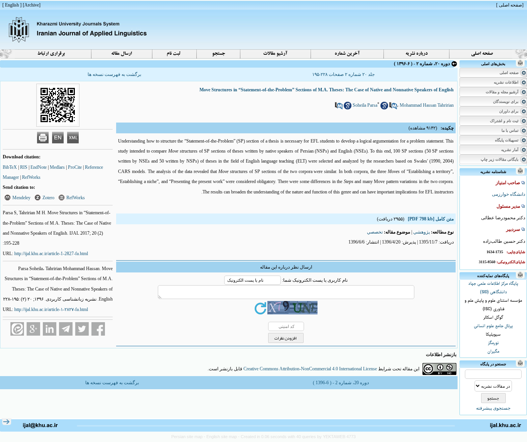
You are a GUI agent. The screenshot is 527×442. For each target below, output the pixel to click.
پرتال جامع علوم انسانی (493, 326)
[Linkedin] (49, 329)
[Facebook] (98, 329)
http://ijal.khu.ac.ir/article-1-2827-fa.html (51, 253)
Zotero (48, 197)
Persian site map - (188, 436)
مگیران (493, 351)
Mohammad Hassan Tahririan (427, 105)
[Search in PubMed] (393, 108)
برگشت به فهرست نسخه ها (114, 74)
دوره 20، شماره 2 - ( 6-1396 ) (341, 382)
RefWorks (31, 177)
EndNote (38, 167)
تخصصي (375, 232)
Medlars (57, 167)
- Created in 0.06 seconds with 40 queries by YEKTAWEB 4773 (297, 436)
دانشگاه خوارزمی (508, 194)
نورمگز (493, 343)
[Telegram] (66, 329)
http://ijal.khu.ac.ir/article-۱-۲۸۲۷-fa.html (51, 309)
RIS (23, 167)
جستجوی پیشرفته (493, 408)
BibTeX (10, 167)
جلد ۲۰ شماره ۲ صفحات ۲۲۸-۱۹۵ (343, 74)
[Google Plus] (33, 329)
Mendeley (21, 197)
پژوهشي (421, 232)
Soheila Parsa (365, 105)
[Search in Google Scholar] (384, 108)
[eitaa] (17, 329)
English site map (222, 436)
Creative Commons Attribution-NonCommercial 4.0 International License (310, 368)
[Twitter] (82, 329)
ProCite (75, 167)
